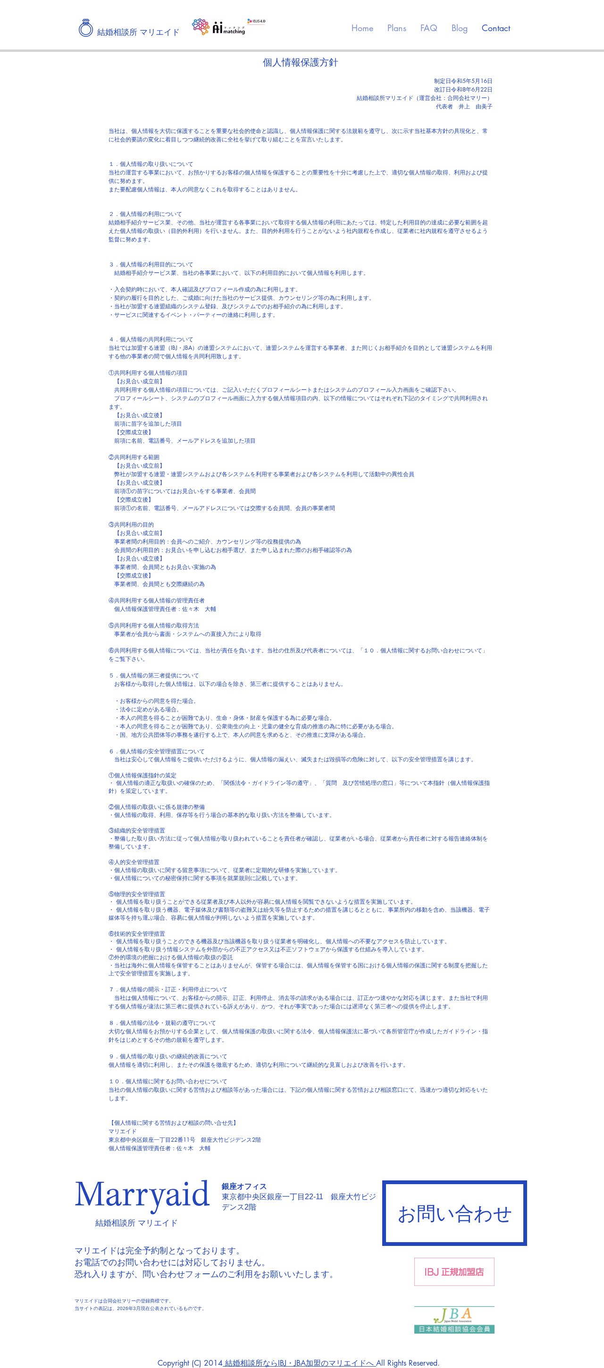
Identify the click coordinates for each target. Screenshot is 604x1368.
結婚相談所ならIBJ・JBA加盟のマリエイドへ (299, 1363)
